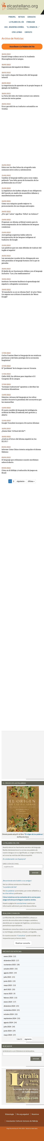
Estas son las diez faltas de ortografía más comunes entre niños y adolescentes (19, 168)
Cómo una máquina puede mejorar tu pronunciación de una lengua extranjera (18, 204)
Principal (12, 17)
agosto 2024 (8, 1022)
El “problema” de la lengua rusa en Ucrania (19, 368)
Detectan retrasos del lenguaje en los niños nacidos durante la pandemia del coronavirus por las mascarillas (22, 399)
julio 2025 (7, 977)
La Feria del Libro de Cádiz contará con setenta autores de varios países (20, 97)
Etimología (30, 22)
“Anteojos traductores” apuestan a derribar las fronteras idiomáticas (20, 388)
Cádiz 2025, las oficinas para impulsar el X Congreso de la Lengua (18, 377)
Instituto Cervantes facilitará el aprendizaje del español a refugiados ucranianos (21, 282)
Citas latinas (17, 32)
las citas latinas (8, 893)
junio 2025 (8, 981)
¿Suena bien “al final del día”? (13, 431)
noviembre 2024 (10, 1010)
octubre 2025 (9, 969)
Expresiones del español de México (16, 67)
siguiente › (21, 481)
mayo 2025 (8, 985)
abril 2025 (7, 989)
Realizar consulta (23, 943)
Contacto (28, 32)
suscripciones (22, 903)
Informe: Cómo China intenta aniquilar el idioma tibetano (21, 450)
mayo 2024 (8, 1035)
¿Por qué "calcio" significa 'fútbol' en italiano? (20, 214)
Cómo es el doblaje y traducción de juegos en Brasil (19, 471)
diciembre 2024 (9, 1006)
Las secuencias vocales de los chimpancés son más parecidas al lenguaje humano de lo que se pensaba (20, 260)
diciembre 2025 (9, 960)
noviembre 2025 (10, 965)
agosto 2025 (8, 973)
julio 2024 (7, 1027)
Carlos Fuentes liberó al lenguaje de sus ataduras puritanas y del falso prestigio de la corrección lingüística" (21, 357)
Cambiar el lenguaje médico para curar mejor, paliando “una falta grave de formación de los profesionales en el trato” (20, 180)
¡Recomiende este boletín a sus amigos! (17, 881)
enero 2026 (8, 956)
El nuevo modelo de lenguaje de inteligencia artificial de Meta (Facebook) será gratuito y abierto (19, 412)
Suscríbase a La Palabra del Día (22, 46)
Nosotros (35, 1114)
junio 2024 (8, 1031)
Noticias (21, 17)
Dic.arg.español (23, 1114)
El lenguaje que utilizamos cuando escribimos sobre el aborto (20, 461)
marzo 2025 (8, 993)
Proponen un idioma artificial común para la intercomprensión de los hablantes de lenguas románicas (20, 224)
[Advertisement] (22, 138)
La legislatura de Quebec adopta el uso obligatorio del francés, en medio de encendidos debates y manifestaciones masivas (21, 193)
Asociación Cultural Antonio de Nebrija (22, 1121)
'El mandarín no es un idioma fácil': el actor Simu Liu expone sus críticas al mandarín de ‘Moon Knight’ (21, 294)
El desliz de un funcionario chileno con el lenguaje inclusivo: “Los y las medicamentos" (22, 272)
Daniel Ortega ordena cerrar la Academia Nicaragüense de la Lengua (18, 57)
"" (10, 887)
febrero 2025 (8, 998)
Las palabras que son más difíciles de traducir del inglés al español (21, 249)
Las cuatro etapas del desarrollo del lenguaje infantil (19, 76)
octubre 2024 (9, 1014)
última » (31, 481)
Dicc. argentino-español (14, 27)
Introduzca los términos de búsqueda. (18, 1051)
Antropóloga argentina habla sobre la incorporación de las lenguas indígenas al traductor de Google (18, 237)
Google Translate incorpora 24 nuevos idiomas (20, 423)
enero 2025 (8, 1002)
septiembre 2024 (10, 1018)
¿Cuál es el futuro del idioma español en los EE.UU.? (19, 440)
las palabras (10, 891)
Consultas (31, 17)
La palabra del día (16, 22)
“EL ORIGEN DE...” (33, 27)
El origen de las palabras (34, 834)
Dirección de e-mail (11, 864)
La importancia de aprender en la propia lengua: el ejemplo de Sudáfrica (22, 86)
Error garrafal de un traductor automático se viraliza (20, 107)
